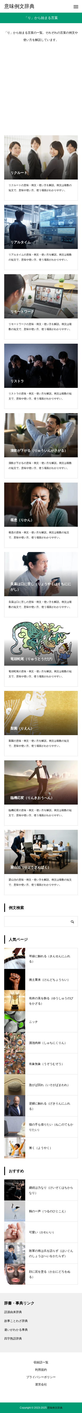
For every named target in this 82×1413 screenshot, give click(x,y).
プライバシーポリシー (41, 1377)
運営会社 (41, 1384)
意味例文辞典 (54, 1407)
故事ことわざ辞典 (16, 1321)
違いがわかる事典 (16, 1329)
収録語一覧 (41, 1362)
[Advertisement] (41, 86)
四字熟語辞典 (13, 1338)
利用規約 (41, 1369)
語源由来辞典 (13, 1312)
